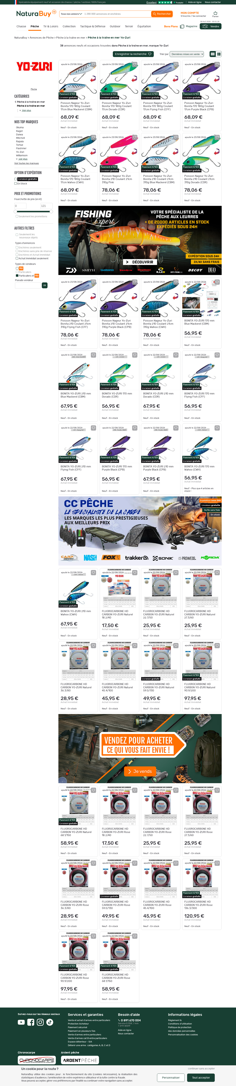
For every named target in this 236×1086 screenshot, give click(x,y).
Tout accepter (201, 1077)
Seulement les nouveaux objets (28, 236)
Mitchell (20, 138)
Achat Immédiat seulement (33, 258)
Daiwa (19, 134)
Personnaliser (171, 1077)
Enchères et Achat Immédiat (34, 255)
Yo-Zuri (20, 152)
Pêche (35, 26)
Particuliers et (29, 275)
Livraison (27, 179)
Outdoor (115, 26)
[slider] (15, 211)
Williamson (21, 155)
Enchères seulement (30, 247)
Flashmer (21, 148)
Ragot (19, 131)
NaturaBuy (20, 37)
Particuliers (25, 272)
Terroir (129, 26)
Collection (69, 26)
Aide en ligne (194, 2)
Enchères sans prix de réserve (35, 251)
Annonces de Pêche (42, 37)
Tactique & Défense (92, 26)
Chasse (21, 26)
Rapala (20, 141)
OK (44, 285)
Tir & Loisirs (50, 26)
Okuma (20, 127)
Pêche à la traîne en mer (70, 37)
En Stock (22, 184)
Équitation (144, 26)
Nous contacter (213, 2)
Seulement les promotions (33, 216)
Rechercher (163, 14)
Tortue (19, 145)
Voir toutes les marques (26, 163)
